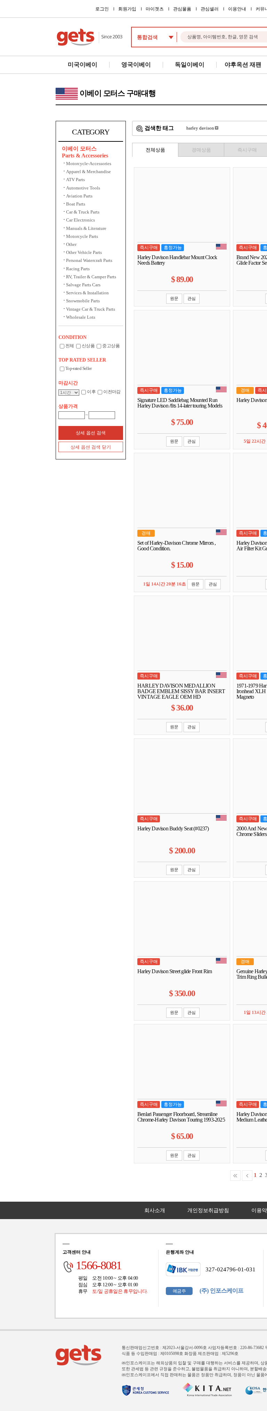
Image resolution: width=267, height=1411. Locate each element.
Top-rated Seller (78, 368)
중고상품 (110, 345)
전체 (69, 345)
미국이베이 (82, 64)
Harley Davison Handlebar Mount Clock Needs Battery (177, 260)
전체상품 (155, 150)
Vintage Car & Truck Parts (90, 309)
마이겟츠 (155, 8)
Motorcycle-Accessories (88, 163)
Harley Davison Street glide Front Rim (174, 971)
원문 (174, 298)
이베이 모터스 (79, 149)
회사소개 (154, 1210)
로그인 (102, 8)
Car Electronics (80, 220)
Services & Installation (87, 292)
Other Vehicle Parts (84, 252)
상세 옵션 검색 (91, 432)
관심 (191, 298)
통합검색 (147, 37)
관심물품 (182, 8)
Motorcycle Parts (82, 236)
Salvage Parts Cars (83, 284)
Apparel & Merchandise (88, 171)
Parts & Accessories (85, 155)
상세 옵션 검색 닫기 (91, 447)
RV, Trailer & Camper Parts (91, 276)
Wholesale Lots (80, 317)
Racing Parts (78, 268)
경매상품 (201, 150)
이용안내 (237, 8)
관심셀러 (210, 8)
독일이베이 (189, 64)
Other (71, 244)
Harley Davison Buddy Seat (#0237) (173, 828)
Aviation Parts (79, 196)
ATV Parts (75, 179)
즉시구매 (247, 150)
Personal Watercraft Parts (89, 260)
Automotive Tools (83, 188)
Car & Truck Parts (82, 212)
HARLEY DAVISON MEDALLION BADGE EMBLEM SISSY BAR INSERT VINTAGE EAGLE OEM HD (181, 691)
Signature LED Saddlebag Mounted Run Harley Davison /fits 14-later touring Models (179, 403)
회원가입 (127, 8)
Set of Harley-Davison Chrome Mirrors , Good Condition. (176, 545)
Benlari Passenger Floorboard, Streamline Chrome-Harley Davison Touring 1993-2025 (181, 1117)
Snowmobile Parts (83, 300)
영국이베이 (136, 64)
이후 (91, 391)
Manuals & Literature (86, 228)
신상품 (88, 345)
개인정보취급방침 (208, 1210)
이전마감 (111, 391)
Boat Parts (75, 204)
